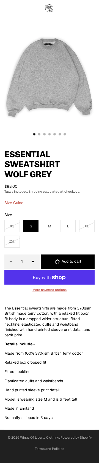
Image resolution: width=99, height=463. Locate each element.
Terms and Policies (49, 449)
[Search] (18, 8)
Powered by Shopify (76, 437)
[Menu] (6, 8)
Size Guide (13, 202)
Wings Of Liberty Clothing (39, 437)
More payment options (49, 290)
